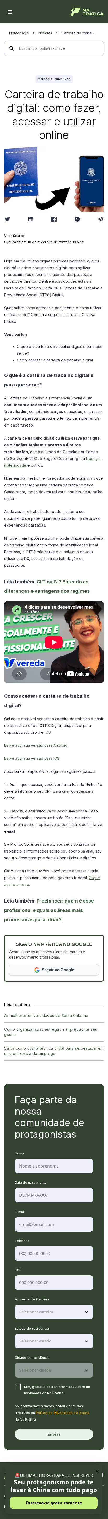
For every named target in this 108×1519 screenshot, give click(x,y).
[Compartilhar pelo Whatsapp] (77, 219)
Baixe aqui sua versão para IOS (32, 758)
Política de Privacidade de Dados (62, 1413)
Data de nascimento (31, 1182)
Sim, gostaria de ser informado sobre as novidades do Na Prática (57, 1390)
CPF (18, 1270)
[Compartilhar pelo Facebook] (54, 219)
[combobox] (19, 1312)
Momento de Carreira (32, 1299)
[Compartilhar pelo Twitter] (7, 219)
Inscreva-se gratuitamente (54, 1503)
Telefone (22, 1241)
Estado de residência (32, 1328)
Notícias (45, 33)
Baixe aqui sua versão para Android (35, 745)
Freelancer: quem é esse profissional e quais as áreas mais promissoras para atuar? (49, 910)
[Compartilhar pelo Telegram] (101, 219)
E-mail (20, 1212)
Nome (19, 1153)
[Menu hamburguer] (10, 12)
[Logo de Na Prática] (87, 12)
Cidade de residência (32, 1358)
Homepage (19, 33)
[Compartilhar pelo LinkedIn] (31, 219)
